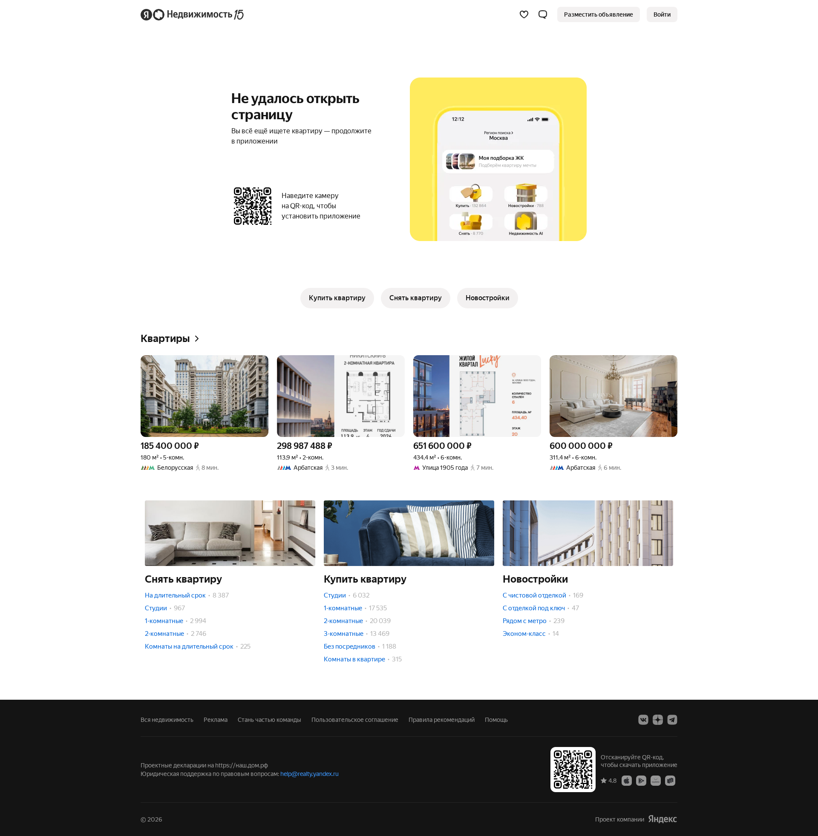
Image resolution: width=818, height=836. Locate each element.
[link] (662, 14)
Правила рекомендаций (442, 719)
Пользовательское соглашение (354, 719)
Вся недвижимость (167, 719)
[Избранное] (524, 14)
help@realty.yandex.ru (309, 773)
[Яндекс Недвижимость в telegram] (672, 720)
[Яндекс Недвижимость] (193, 14)
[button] (542, 14)
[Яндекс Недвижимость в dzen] (658, 720)
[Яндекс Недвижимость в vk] (643, 720)
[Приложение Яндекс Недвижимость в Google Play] (641, 780)
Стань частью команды (269, 719)
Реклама (216, 719)
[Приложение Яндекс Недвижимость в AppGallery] (656, 780)
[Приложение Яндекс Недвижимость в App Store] (627, 780)
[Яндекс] (662, 819)
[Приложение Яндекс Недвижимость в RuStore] (670, 780)
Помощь (496, 719)
